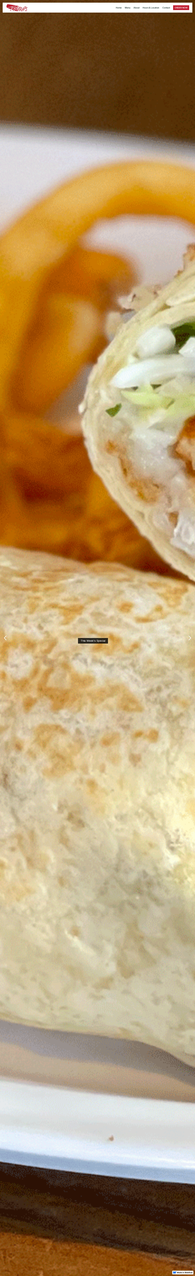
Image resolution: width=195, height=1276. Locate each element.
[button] (5, 638)
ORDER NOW (181, 7)
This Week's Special (93, 640)
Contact (166, 7)
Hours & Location (151, 7)
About (136, 7)
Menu (127, 7)
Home (119, 7)
